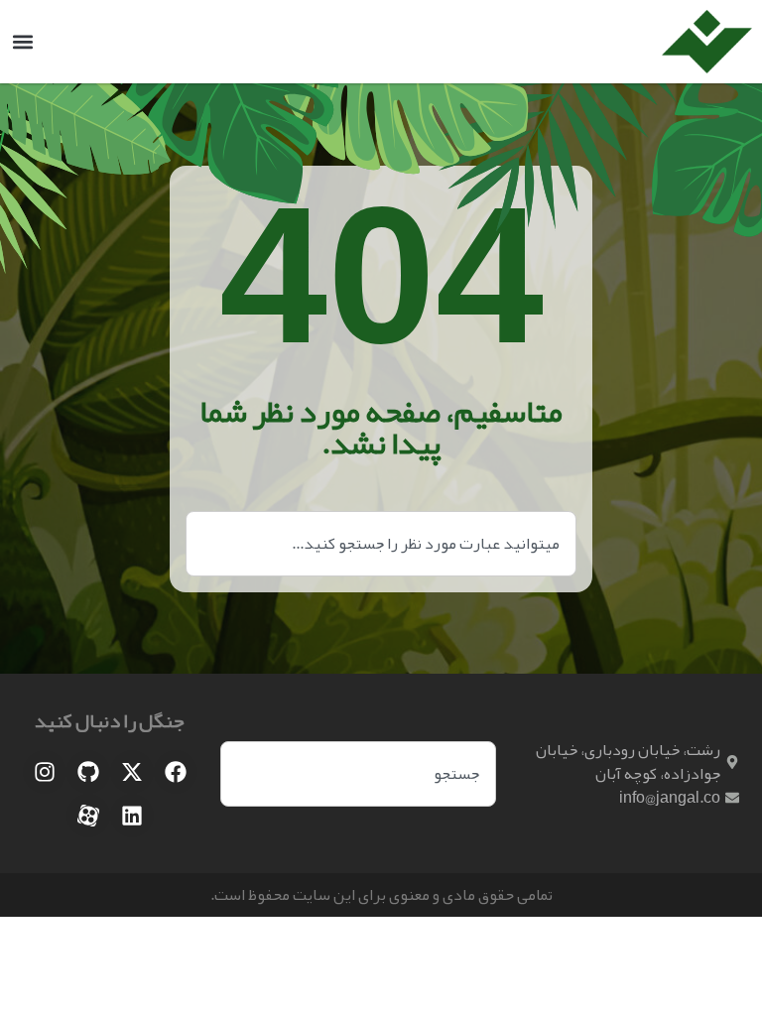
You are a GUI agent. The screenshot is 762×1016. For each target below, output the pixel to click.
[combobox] (381, 543)
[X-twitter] (132, 772)
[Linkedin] (132, 815)
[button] (22, 42)
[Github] (88, 772)
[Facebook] (175, 772)
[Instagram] (44, 772)
